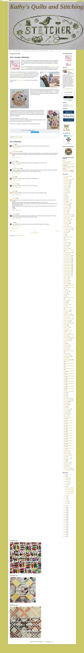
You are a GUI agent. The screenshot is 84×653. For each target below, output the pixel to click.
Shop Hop (66, 414)
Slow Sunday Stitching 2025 (18, 137)
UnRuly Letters (67, 462)
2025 (65, 476)
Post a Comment (14, 228)
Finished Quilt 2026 (67, 276)
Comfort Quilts (66, 226)
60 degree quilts (67, 183)
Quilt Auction (66, 344)
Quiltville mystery (67, 356)
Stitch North (66, 452)
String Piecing (66, 453)
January (66, 503)
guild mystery (66, 280)
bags (65, 193)
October (66, 481)
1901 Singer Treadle (25, 50)
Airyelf (44, 641)
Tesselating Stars (67, 455)
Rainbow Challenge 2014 (69, 363)
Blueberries (66, 211)
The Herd (50, 50)
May (66, 496)
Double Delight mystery (68, 236)
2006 (65, 536)
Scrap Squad (66, 404)
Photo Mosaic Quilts (68, 334)
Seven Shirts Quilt (67, 408)
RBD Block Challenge (68, 391)
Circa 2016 (66, 220)
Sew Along (66, 411)
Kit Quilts (65, 301)
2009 (65, 531)
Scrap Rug (66, 402)
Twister (65, 459)
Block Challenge (67, 202)
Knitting (65, 302)
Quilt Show (66, 349)
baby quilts (66, 192)
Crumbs (65, 232)
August (66, 484)
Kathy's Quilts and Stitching (46, 6)
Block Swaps (66, 204)
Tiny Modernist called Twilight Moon (17, 73)
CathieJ (13, 191)
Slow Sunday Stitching (17, 50)
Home (10, 50)
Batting (65, 195)
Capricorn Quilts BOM (68, 214)
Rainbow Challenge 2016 (69, 368)
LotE (65, 312)
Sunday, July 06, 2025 (16, 147)
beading (65, 196)
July (66, 486)
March (66, 500)
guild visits (66, 281)
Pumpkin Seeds (67, 340)
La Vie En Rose (67, 304)
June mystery (66, 299)
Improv (65, 292)
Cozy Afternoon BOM (68, 229)
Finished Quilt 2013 (67, 256)
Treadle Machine (67, 458)
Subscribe (68, 97)
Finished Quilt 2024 (67, 274)
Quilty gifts (66, 357)
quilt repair (66, 347)
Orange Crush (66, 327)
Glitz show (66, 279)
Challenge (66, 217)
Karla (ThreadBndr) (16, 151)
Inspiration (66, 294)
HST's (65, 289)
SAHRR (65, 397)
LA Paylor (14, 198)
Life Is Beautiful (67, 311)
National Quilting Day (68, 323)
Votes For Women (67, 468)
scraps (65, 405)
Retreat (65, 392)
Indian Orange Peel (66, 162)
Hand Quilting (66, 283)
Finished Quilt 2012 (67, 255)
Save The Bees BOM (68, 400)
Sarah (13, 144)
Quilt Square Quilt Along (68, 350)
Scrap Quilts (66, 401)
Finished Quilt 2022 (67, 271)
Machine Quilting (67, 314)
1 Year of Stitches (67, 176)
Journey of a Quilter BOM (69, 297)
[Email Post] (21, 136)
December (67, 477)
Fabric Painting (67, 243)
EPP (65, 240)
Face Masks (66, 245)
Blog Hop (65, 210)
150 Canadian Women (68, 179)
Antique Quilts (66, 188)
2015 (65, 521)
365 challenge (66, 182)
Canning (65, 213)
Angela (13, 176)
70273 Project (66, 185)
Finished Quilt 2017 (67, 264)
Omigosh (65, 326)
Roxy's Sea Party (20, 80)
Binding (65, 201)
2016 (65, 519)
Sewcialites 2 (66, 413)
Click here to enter (35, 132)
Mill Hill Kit (66, 317)
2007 (65, 534)
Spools (64, 160)
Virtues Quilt (66, 466)
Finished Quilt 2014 (67, 259)
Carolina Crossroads (68, 216)
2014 (65, 522)
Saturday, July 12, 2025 (16, 225)
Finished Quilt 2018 (67, 265)
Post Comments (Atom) (19, 235)
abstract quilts (66, 186)
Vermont (65, 465)
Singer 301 (66, 416)
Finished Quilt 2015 (67, 261)
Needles (65, 324)
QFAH (65, 342)
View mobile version (35, 232)
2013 (65, 524)
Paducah (65, 329)
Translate (71, 106)
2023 (65, 507)
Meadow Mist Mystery (68, 315)
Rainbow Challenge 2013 (69, 360)
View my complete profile (67, 88)
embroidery (66, 239)
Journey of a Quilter (66, 167)
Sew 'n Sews (66, 410)
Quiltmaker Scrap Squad (43, 50)
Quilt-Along (66, 353)
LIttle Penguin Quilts (16, 168)
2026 (65, 474)
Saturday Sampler (67, 398)
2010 (65, 529)
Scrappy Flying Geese (67, 161)
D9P (64, 235)
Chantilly (54, 91)
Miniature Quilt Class (68, 318)
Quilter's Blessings (66, 166)
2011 (65, 527)
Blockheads (66, 205)
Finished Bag (66, 253)
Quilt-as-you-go (67, 354)
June (66, 495)
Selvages (65, 407)
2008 (65, 532)
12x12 (65, 177)
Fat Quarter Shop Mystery (69, 249)
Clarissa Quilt (66, 223)
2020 (65, 512)
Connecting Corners (68, 228)
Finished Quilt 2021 (67, 270)
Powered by (66, 100)
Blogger (52, 641)
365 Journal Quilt (66, 170)
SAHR (65, 395)
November (67, 479)
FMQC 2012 (66, 277)
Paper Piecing (66, 333)
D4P (64, 233)
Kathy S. (14, 161)
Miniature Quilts (67, 320)
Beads (65, 198)
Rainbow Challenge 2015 (69, 365)
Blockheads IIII (67, 208)
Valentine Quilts (67, 463)
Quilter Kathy (71, 69)
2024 (65, 505)
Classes (65, 225)
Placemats (66, 336)
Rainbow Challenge (67, 359)
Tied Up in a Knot (66, 171)
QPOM (65, 343)
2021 (65, 510)
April (66, 498)
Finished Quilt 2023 (67, 273)
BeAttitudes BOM (67, 199)
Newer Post (12, 230)
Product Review (67, 339)
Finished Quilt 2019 (67, 267)
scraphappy (14, 214)
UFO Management (34, 50)
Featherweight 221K (68, 252)
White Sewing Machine (68, 469)
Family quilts (66, 248)
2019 (65, 514)
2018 (65, 515)
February (67, 501)
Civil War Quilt (66, 222)
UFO (65, 461)
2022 (65, 509)
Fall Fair (65, 246)
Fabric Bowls (66, 242)
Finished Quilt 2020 (67, 268)
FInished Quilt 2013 (67, 258)
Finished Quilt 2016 (67, 262)
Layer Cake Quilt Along (68, 307)
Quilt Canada (66, 346)
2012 (65, 526)
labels (65, 305)
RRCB (65, 394)
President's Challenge (68, 337)
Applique (65, 189)
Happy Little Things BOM (69, 287)
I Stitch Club (66, 291)
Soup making (66, 450)
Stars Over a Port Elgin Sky (68, 164)
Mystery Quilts (66, 321)
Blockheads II (66, 207)
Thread (65, 456)
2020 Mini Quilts (67, 180)
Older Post (57, 230)
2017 (65, 517)
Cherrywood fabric (67, 219)
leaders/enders (67, 309)
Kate (13, 222)
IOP (64, 295)
